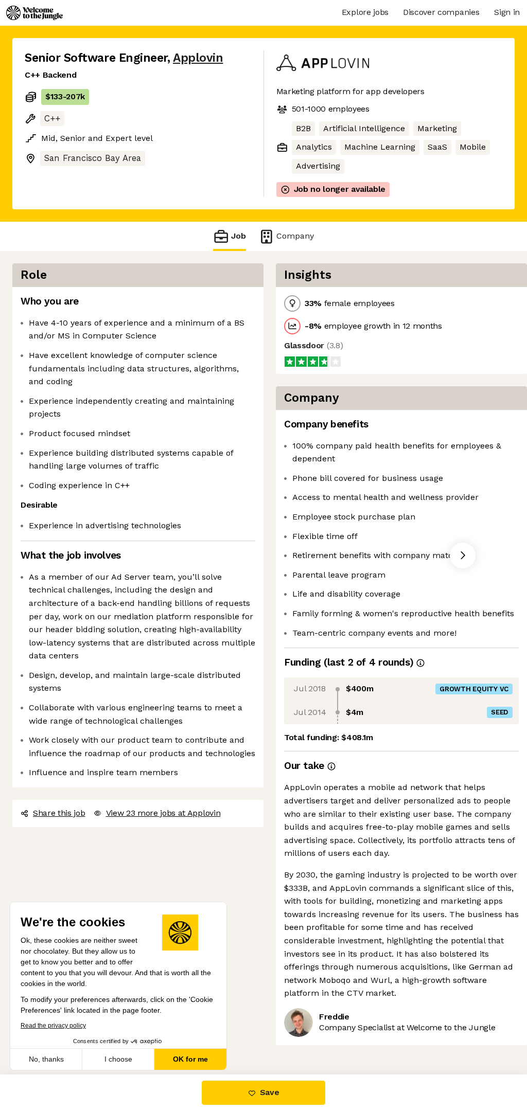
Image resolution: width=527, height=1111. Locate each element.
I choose (118, 1059)
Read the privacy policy (53, 1025)
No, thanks (46, 1059)
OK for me (190, 1059)
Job (238, 236)
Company (295, 236)
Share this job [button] (59, 813)
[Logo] (34, 13)
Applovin (198, 58)
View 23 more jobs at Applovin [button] (163, 813)
